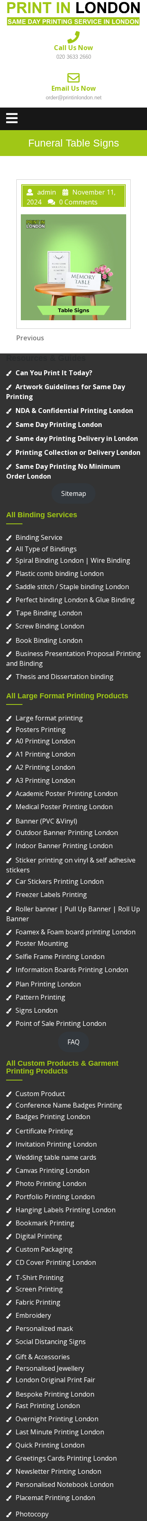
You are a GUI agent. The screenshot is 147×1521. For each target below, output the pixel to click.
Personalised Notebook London (65, 1484)
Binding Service (39, 537)
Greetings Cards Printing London (66, 1458)
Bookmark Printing (45, 1222)
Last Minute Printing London (60, 1431)
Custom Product (40, 1093)
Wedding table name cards (56, 1157)
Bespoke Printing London (55, 1394)
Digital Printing (39, 1236)
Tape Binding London (49, 612)
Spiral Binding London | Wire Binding (73, 560)
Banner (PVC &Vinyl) (46, 821)
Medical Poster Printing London (64, 806)
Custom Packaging (44, 1249)
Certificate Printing (44, 1131)
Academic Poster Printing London (67, 793)
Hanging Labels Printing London (66, 1209)
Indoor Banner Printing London (64, 845)
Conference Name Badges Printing (69, 1105)
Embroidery (33, 1315)
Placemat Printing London (55, 1497)
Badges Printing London (53, 1116)
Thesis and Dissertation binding (65, 676)
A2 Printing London (45, 767)
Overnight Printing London (57, 1418)
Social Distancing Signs (51, 1341)
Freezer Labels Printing (51, 894)
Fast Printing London (48, 1405)
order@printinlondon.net (74, 97)
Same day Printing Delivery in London (77, 438)
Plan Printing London (48, 984)
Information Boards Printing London (72, 969)
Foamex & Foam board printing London (76, 931)
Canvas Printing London (52, 1170)
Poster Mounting (42, 943)
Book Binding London (49, 640)
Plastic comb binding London (60, 573)
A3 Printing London (45, 780)
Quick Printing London (50, 1445)
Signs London (37, 1010)
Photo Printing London (51, 1183)
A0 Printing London (45, 741)
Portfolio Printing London (55, 1196)
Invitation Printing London (56, 1144)
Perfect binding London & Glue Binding (75, 599)
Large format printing (49, 718)
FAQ (73, 1041)
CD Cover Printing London (56, 1262)
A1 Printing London (45, 754)
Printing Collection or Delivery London (78, 452)
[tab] (12, 118)
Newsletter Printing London (58, 1471)
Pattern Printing (40, 997)
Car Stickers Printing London (60, 881)
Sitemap (73, 493)
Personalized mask (44, 1328)
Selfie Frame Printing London (60, 956)
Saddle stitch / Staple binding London (72, 586)
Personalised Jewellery (50, 1368)
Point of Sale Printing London (61, 1023)
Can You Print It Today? (54, 372)
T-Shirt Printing (40, 1277)
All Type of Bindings (46, 548)
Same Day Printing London (59, 424)
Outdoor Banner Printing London (67, 832)
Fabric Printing (38, 1302)
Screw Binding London (50, 626)
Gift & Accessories (43, 1356)
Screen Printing (39, 1289)
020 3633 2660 (73, 57)
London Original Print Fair (55, 1379)
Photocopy (32, 1514)
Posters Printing (41, 729)
